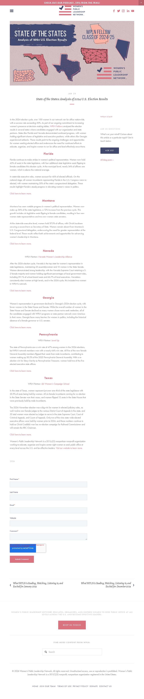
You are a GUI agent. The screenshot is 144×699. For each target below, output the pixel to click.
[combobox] (72, 652)
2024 (12, 461)
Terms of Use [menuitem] (64, 686)
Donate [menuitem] (94, 686)
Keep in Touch (72, 625)
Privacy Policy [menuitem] (80, 686)
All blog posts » (106, 159)
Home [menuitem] (35, 686)
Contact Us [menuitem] (105, 686)
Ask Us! (109, 150)
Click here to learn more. (21, 193)
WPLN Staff (106, 117)
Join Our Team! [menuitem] (48, 686)
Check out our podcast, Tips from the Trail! (72, 2)
